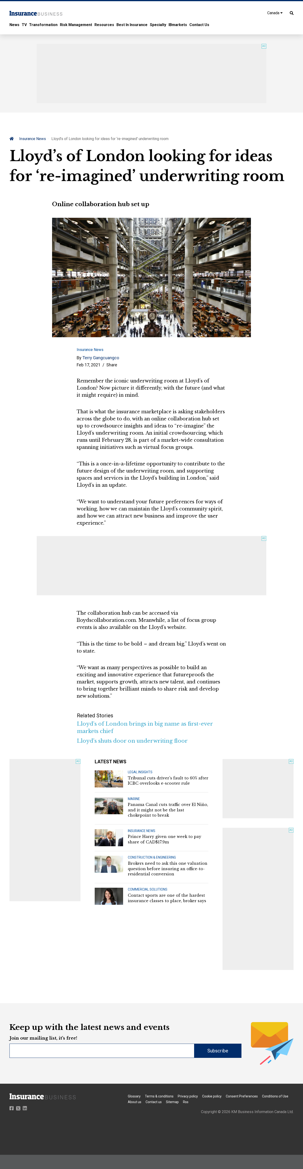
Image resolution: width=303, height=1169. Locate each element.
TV (24, 25)
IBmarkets (178, 25)
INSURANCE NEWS (141, 831)
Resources (104, 25)
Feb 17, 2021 (88, 364)
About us (134, 1102)
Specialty (158, 25)
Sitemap (172, 1102)
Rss (185, 1102)
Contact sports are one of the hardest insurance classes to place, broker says (167, 898)
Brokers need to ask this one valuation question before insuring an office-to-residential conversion (167, 868)
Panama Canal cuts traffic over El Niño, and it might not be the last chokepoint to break (168, 810)
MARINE (134, 799)
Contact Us (199, 25)
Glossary (134, 1096)
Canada (273, 13)
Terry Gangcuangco (100, 357)
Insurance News (32, 138)
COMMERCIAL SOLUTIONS (147, 889)
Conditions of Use (275, 1096)
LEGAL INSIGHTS (140, 772)
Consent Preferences (242, 1096)
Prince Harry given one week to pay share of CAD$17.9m (164, 839)
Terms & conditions (159, 1096)
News (14, 25)
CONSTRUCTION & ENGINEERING (152, 857)
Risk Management (76, 25)
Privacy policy (188, 1096)
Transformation (43, 25)
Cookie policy (212, 1096)
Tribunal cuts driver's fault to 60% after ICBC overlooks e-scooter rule (168, 781)
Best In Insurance (131, 25)
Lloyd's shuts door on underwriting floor (132, 741)
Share (111, 364)
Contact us (154, 1102)
